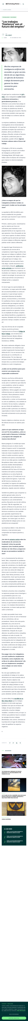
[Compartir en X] (13, 742)
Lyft (22, 94)
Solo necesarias (14, 1014)
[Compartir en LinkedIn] (16, 742)
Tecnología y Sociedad (9, 17)
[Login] (20, 4)
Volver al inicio (7, 9)
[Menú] (3, 4)
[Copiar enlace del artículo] (20, 742)
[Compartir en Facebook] (9, 742)
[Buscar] (23, 4)
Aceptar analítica (14, 1018)
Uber (3, 97)
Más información (21, 1010)
